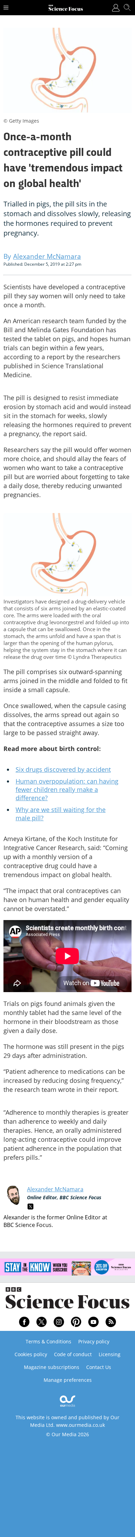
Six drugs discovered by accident (63, 769)
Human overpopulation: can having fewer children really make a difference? (67, 789)
